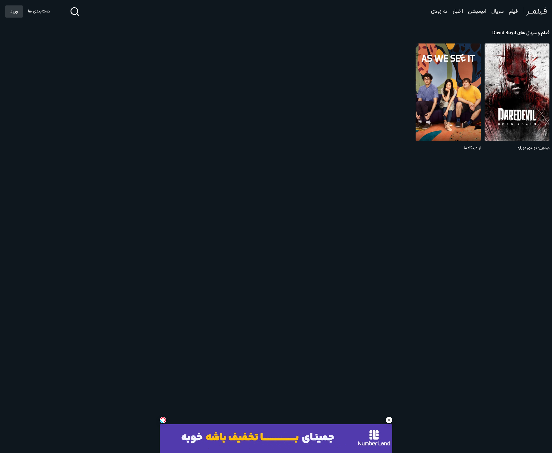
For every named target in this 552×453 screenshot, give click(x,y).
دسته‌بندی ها (39, 11)
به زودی (439, 11)
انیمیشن (477, 11)
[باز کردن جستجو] (74, 11)
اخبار (457, 11)
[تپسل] (163, 420)
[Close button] (389, 420)
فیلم (513, 11)
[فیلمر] (535, 11)
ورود (14, 11)
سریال (497, 11)
